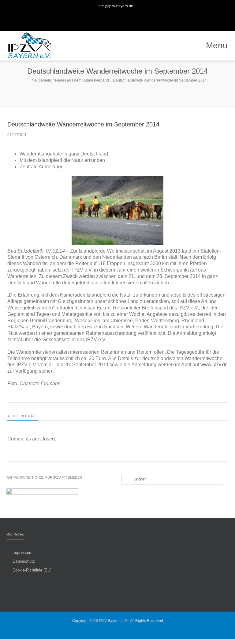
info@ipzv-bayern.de (116, 6)
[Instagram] (124, 18)
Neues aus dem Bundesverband (82, 80)
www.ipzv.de (214, 364)
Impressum (22, 552)
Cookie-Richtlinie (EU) (32, 570)
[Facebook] (111, 18)
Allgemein (42, 80)
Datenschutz (24, 561)
